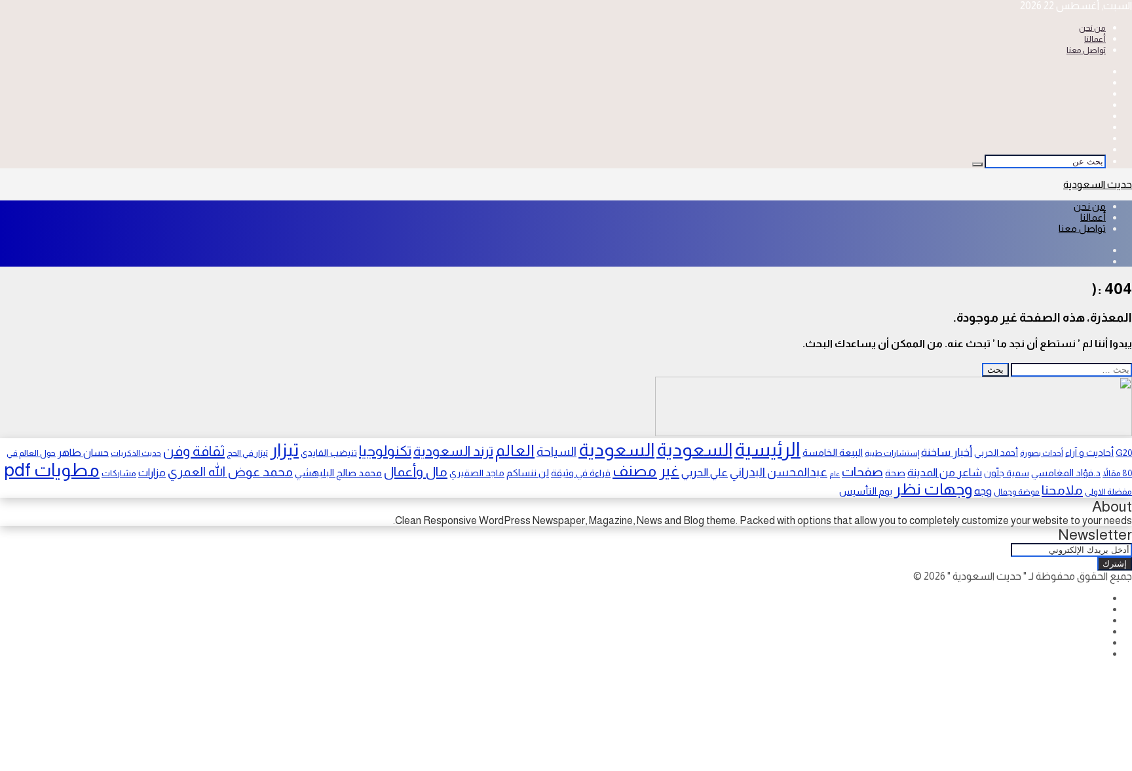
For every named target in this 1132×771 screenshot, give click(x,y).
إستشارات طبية (892, 453)
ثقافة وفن (194, 451)
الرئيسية (767, 449)
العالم (515, 450)
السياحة (556, 451)
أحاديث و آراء (1089, 452)
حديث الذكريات (136, 453)
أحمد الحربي (996, 452)
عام (834, 474)
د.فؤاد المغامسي (1066, 473)
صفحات (862, 471)
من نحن (1092, 28)
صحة (895, 473)
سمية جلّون (1006, 473)
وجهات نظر (933, 489)
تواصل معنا (1086, 50)
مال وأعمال (415, 471)
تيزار (284, 450)
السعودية (694, 450)
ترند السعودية (453, 451)
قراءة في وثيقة (581, 473)
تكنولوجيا (385, 451)
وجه (983, 491)
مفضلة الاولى (1108, 492)
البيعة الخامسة (832, 452)
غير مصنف (646, 471)
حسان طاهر (83, 452)
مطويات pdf (52, 470)
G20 (1124, 452)
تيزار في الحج (247, 453)
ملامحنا (1062, 490)
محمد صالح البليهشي (338, 472)
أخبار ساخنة (946, 452)
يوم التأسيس (865, 491)
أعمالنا (1095, 39)
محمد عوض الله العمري (230, 471)
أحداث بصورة (1041, 453)
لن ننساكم (527, 472)
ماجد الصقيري (476, 473)
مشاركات (119, 473)
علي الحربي (704, 472)
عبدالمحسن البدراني (778, 472)
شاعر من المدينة (944, 472)
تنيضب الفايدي (329, 452)
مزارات (152, 472)
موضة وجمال (1017, 492)
